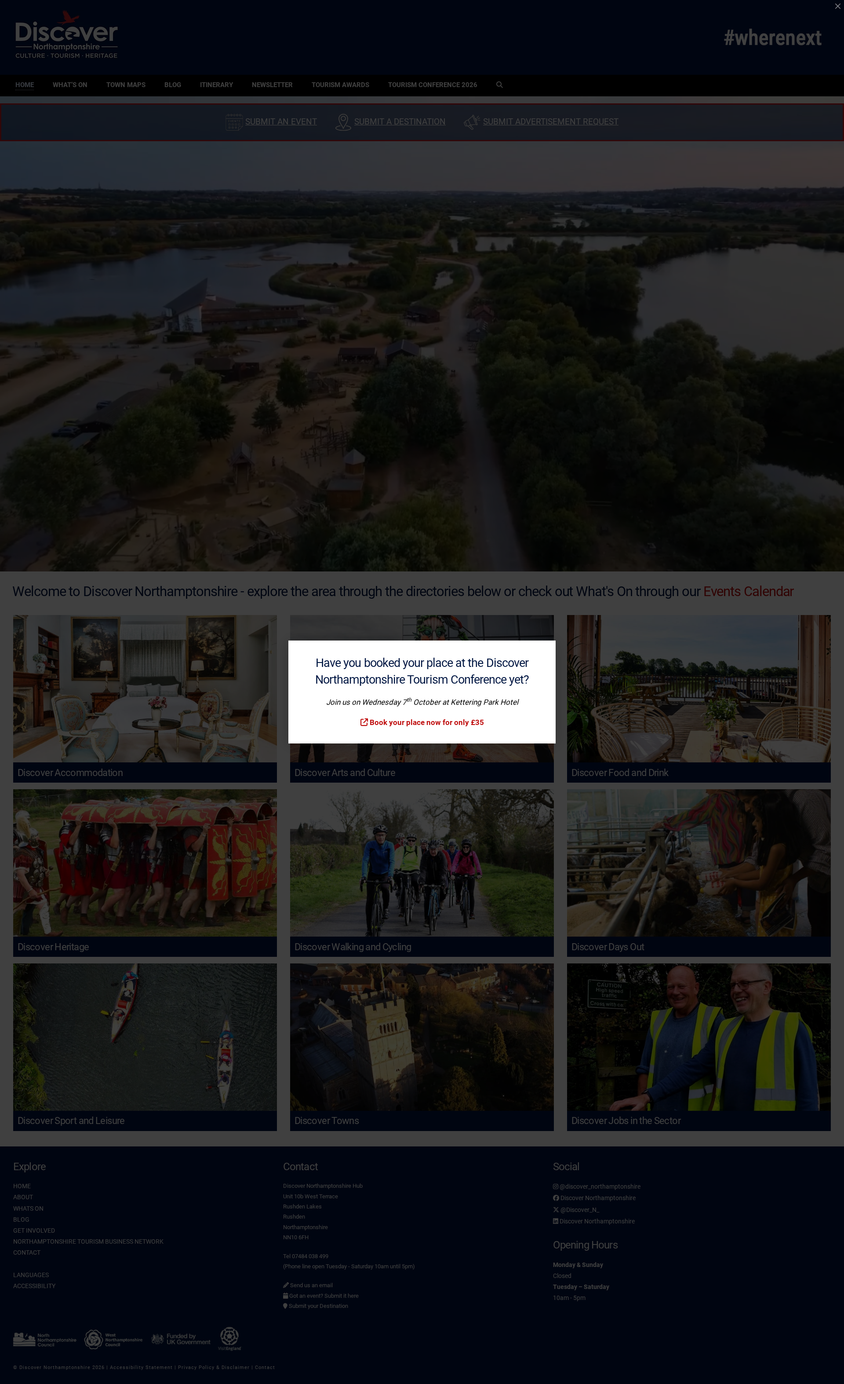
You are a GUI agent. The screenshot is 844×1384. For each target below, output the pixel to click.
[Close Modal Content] (838, 6)
